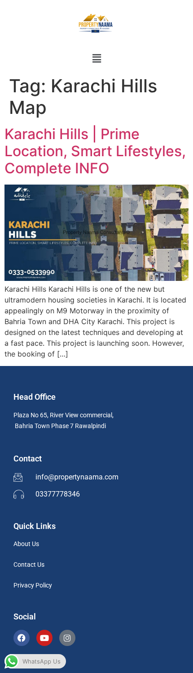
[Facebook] (21, 638)
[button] (96, 58)
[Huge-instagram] (67, 638)
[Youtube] (44, 638)
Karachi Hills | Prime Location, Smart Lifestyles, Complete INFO (95, 151)
